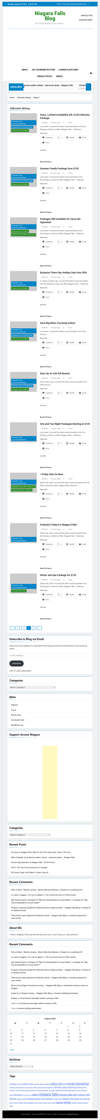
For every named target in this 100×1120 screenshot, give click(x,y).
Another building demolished (66, 993)
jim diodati (52, 1090)
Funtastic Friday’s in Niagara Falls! (58, 524)
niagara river (57, 1099)
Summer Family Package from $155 (59, 168)
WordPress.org (17, 725)
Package (20, 1103)
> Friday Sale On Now (51, 474)
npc (10, 1103)
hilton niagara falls (31, 1090)
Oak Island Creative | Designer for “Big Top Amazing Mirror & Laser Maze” (41, 900)
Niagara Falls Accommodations (19, 123)
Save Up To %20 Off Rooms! (55, 373)
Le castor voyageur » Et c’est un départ (27, 895)
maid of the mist (61, 1090)
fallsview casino (61, 1087)
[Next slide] (90, 4)
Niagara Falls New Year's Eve (23, 235)
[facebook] (9, 17)
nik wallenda (85, 1099)
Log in (13, 710)
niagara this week (70, 1099)
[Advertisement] (50, 48)
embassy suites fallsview (17, 1087)
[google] (17, 17)
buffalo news (27, 1084)
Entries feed (16, 715)
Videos (59, 76)
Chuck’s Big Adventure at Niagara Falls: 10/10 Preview (33, 862)
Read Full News (46, 161)
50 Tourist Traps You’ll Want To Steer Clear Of (29, 872)
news (11, 1095)
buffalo (19, 1084)
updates (74, 1103)
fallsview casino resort (77, 1087)
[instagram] (11, 17)
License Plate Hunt (68, 70)
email (64, 1084)
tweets (59, 1102)
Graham (45, 122)
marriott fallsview (81, 1090)
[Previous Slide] (87, 4)
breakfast (13, 1084)
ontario (15, 1103)
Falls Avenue (29, 1087)
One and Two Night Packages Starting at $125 (65, 423)
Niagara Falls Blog (50, 15)
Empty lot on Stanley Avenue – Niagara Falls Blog (31, 993)
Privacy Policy (44, 76)
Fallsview (50, 1087)
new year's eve (27, 1095)
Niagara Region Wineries (22, 490)
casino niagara (44, 1084)
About (25, 70)
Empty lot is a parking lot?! (72, 890)
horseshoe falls (42, 1090)
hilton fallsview (20, 1090)
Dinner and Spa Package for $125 (58, 575)
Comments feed (17, 720)
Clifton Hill (56, 1083)
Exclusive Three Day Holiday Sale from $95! (63, 272)
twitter (67, 1102)
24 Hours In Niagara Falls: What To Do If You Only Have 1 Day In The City (40, 852)
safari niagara (38, 1103)
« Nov (11, 1050)
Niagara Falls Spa (19, 591)
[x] (14, 17)
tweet (53, 1103)
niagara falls (48, 1094)
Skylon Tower (47, 1103)
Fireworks (12, 1090)
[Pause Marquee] (88, 87)
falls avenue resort (39, 1087)
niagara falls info (68, 1094)
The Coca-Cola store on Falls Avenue (61, 895)
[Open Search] (87, 73)
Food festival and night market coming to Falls (39, 998)
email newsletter (78, 1083)
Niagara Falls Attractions (22, 127)
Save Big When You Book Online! (57, 323)
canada (36, 1084)
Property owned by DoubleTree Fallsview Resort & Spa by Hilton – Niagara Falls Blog (45, 908)
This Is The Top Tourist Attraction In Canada (71, 4)
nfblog (35, 1094)
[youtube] (20, 17)
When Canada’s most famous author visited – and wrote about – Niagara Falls (43, 857)
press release (29, 1103)
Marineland (72, 1090)
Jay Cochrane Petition (43, 70)
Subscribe (16, 663)
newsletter (17, 1095)
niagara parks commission (40, 1098)
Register (14, 705)
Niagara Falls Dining (20, 131)
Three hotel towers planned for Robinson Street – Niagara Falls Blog (39, 915)
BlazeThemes (73, 1114)
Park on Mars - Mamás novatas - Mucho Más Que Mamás (34, 890)
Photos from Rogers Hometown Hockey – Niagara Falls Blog (36, 985)
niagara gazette (21, 1099)
